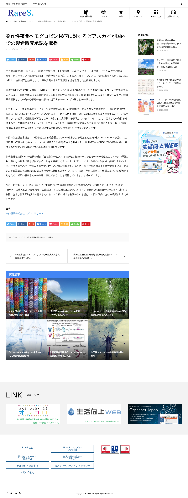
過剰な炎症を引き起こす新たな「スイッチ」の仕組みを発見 (169, 83)
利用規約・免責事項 (27, 465)
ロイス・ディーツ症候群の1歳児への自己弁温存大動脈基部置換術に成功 (169, 102)
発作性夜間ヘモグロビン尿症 (41, 237)
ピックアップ (25, 49)
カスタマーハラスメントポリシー (72, 465)
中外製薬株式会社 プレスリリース (24, 213)
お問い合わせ (173, 16)
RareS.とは (156, 16)
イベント (138, 16)
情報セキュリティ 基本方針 (27, 457)
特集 (121, 16)
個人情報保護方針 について (72, 457)
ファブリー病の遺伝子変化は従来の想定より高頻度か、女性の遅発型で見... (169, 63)
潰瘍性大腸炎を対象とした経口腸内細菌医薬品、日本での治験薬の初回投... (169, 43)
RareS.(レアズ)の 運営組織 (72, 448)
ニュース (103, 16)
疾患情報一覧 (86, 16)
